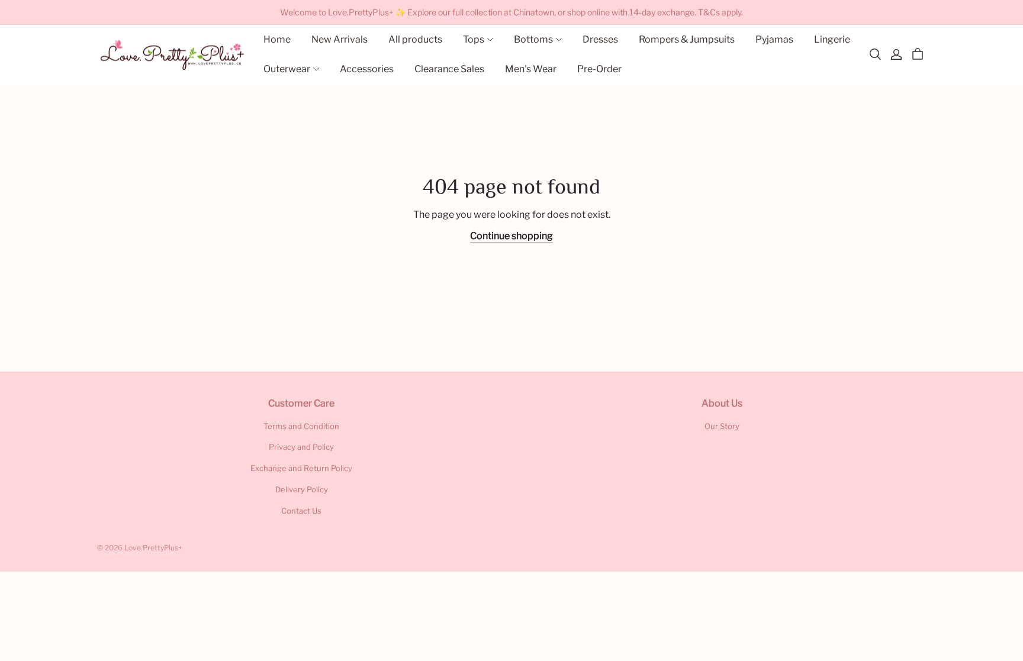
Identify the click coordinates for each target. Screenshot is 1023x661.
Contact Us (301, 510)
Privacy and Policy (301, 447)
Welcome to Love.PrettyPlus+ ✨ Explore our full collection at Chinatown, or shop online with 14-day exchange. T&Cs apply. (511, 12)
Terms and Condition (301, 426)
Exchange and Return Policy (301, 468)
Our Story (721, 426)
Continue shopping (511, 235)
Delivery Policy (301, 489)
